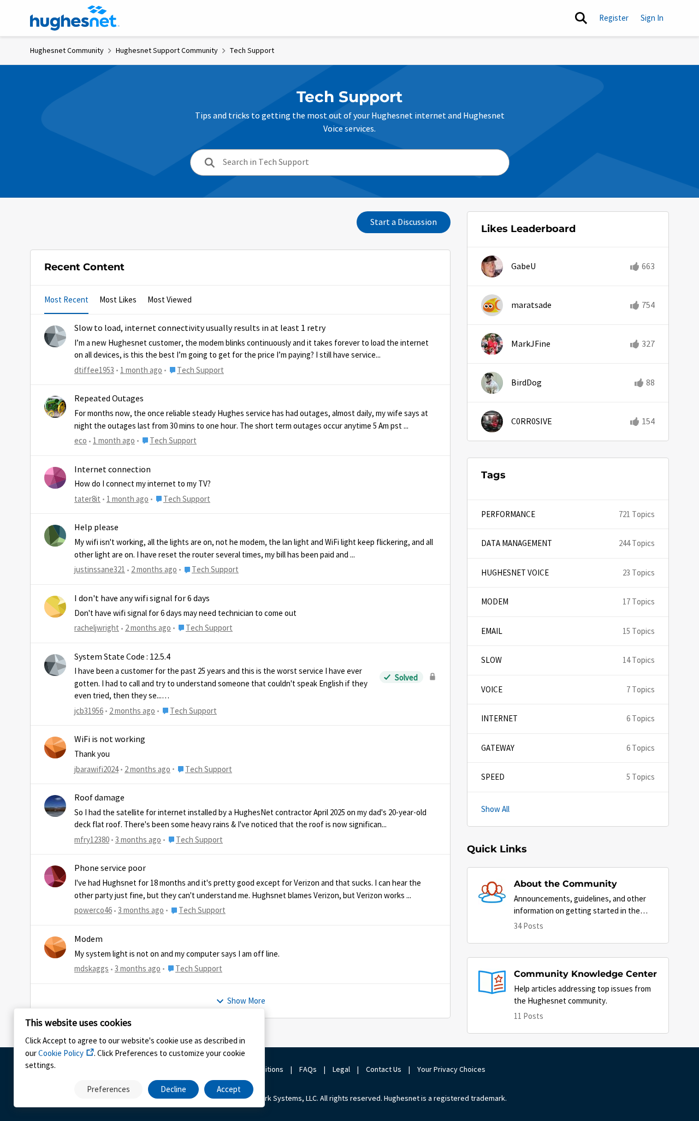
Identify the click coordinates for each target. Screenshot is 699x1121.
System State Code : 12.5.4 (122, 656)
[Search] (581, 18)
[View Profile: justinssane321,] (55, 536)
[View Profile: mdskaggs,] (55, 947)
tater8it (87, 499)
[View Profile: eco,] (55, 407)
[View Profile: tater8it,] (55, 478)
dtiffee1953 (94, 370)
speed (493, 777)
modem (494, 601)
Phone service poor (110, 868)
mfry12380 (91, 839)
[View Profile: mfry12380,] (55, 806)
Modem (88, 939)
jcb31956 (88, 710)
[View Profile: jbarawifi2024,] (55, 747)
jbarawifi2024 (96, 769)
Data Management (516, 543)
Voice (491, 689)
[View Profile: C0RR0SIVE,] (492, 421)
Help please (96, 527)
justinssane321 (99, 569)
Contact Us (383, 1069)
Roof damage (99, 797)
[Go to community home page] (75, 18)
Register (614, 18)
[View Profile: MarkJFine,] (492, 344)
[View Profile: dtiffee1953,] (55, 336)
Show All (495, 809)
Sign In (652, 18)
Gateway (497, 748)
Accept (229, 1089)
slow (491, 660)
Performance (508, 514)
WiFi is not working (109, 739)
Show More (246, 1000)
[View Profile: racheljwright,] (55, 607)
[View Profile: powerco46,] (55, 876)
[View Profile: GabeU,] (492, 266)
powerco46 (93, 910)
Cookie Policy (61, 1053)
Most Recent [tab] (66, 299)
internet (499, 718)
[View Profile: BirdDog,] (492, 383)
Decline (173, 1089)
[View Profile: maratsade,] (492, 305)
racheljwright (96, 627)
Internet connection (112, 469)
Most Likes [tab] (118, 299)
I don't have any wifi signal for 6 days (142, 598)
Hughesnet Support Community (167, 50)
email (491, 631)
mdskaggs (91, 968)
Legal (341, 1069)
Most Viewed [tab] (169, 299)
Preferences (108, 1089)
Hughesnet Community (67, 50)
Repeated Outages (109, 398)
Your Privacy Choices (452, 1069)
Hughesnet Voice (515, 572)
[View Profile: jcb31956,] (55, 665)
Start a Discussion (403, 222)
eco (80, 440)
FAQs (308, 1069)
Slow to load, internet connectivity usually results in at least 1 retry (199, 328)
